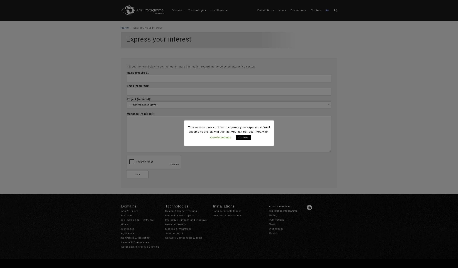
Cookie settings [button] (220, 137)
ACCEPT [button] (243, 137)
